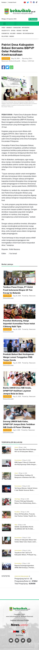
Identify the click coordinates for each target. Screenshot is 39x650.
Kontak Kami (12, 2)
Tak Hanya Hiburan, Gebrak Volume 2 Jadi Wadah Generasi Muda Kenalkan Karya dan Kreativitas (26, 489)
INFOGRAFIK (25, 27)
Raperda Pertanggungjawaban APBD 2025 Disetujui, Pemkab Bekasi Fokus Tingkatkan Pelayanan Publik (24, 567)
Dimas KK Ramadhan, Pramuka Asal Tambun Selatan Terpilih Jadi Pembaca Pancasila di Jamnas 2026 (26, 515)
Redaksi (4, 2)
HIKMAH (19, 33)
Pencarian (33, 19)
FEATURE (25, 30)
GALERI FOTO (6, 30)
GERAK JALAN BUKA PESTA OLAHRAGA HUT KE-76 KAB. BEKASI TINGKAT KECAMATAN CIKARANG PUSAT (25, 528)
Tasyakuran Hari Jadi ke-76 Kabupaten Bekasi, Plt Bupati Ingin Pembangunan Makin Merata (26, 554)
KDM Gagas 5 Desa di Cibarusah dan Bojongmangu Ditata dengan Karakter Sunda (25, 464)
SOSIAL (13, 30)
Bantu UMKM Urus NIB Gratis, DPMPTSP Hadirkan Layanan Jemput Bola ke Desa (17, 391)
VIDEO (3, 27)
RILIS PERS (5, 36)
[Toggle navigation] (4, 24)
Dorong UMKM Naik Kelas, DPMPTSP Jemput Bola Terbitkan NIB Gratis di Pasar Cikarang (19, 424)
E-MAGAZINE (17, 27)
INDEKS (11, 36)
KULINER (12, 33)
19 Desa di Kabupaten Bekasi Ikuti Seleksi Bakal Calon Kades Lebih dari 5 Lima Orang (25, 541)
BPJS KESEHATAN (28, 33)
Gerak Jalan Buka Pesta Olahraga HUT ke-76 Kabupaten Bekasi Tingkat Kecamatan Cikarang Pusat (26, 451)
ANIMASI (9, 27)
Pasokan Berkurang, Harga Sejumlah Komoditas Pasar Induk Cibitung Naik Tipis (19, 324)
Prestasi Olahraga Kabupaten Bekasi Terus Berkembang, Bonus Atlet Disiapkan (25, 502)
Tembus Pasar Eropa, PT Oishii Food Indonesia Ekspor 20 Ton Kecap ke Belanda (18, 290)
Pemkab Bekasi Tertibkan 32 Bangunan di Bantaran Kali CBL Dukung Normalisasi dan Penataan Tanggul (26, 476)
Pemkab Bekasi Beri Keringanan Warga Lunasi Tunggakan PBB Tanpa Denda (18, 357)
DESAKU (19, 30)
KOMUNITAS (5, 33)
